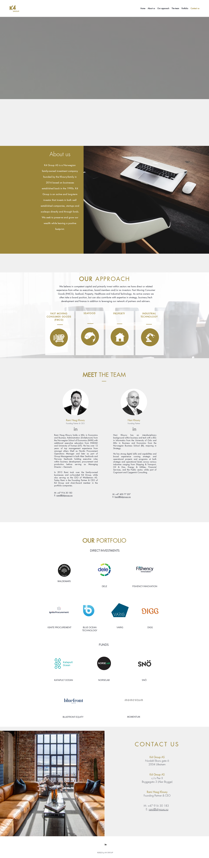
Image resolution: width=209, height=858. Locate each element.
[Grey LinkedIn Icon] (75, 429)
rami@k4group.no (64, 495)
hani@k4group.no (123, 497)
